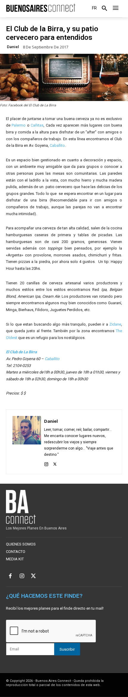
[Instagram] (46, 463)
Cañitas (37, 125)
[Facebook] (10, 576)
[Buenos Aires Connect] (41, 8)
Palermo (19, 125)
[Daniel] (27, 442)
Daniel (13, 47)
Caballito (57, 145)
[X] (55, 463)
